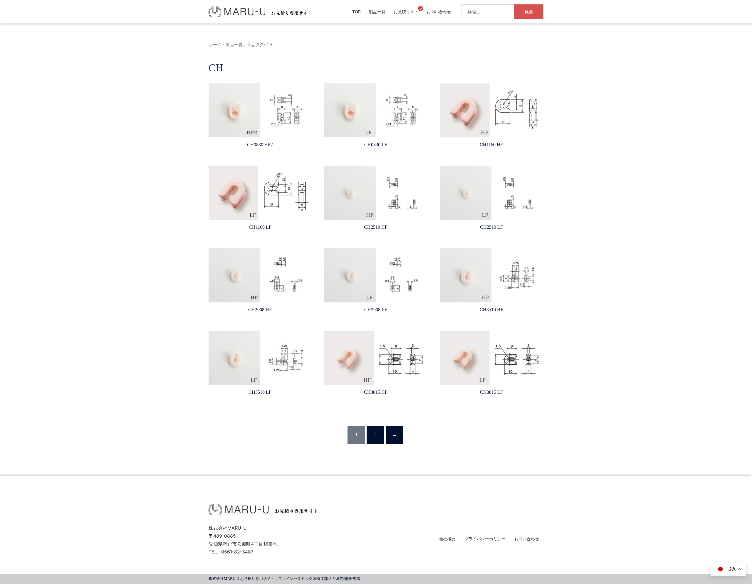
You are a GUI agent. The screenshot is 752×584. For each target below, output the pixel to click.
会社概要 (447, 538)
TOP (356, 11)
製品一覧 (377, 11)
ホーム (215, 44)
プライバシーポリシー (485, 538)
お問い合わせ (439, 11)
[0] (415, 11)
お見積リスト (406, 11)
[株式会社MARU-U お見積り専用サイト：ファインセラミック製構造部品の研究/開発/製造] (260, 11)
